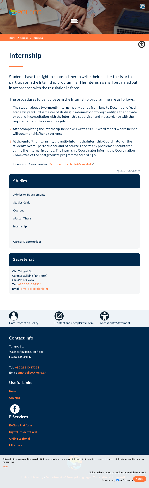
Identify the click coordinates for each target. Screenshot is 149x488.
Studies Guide (21, 202)
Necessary (110, 480)
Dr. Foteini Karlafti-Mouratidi (70, 164)
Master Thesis (22, 218)
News (13, 391)
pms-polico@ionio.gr (34, 288)
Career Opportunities (27, 241)
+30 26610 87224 (29, 284)
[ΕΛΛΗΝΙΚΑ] (142, 6)
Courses (18, 210)
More (5, 466)
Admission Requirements (29, 194)
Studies (24, 38)
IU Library (15, 445)
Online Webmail (20, 438)
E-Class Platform (20, 425)
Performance (126, 480)
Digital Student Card (23, 431)
